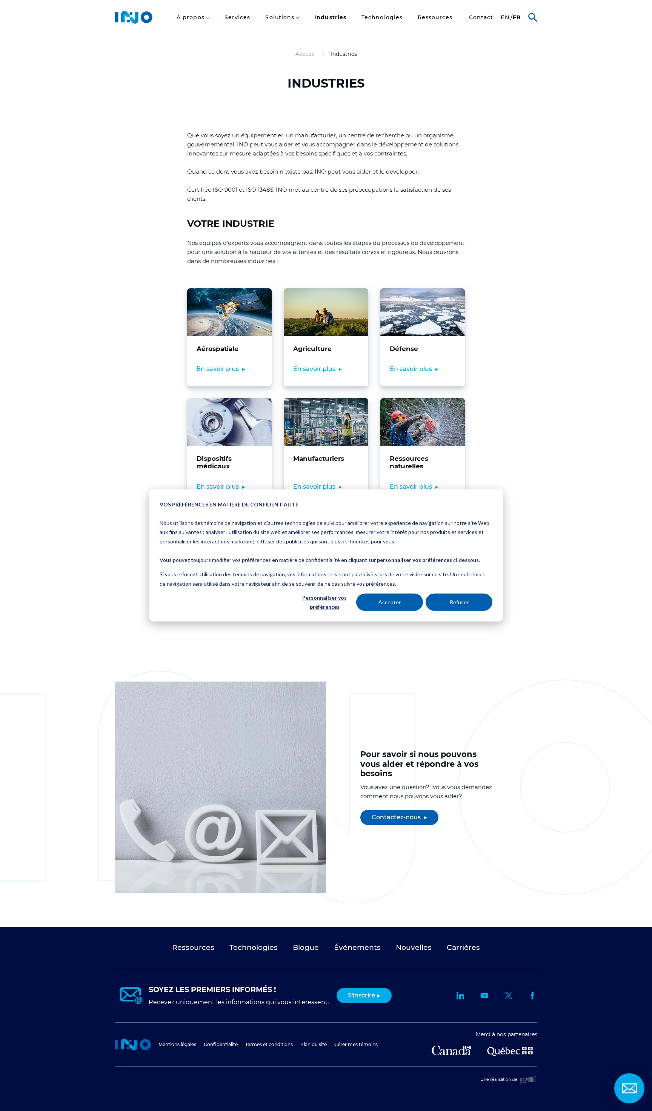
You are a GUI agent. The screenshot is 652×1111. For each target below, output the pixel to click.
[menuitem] (193, 17)
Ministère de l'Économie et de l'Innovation (510, 1050)
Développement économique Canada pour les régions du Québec (451, 1050)
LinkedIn (460, 995)
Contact (481, 17)
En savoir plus (218, 368)
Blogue (306, 947)
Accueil (133, 1044)
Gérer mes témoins (356, 1044)
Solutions (280, 17)
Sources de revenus (407, 22)
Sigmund (527, 1079)
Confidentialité (221, 1044)
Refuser (459, 602)
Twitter (508, 995)
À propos (191, 17)
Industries (330, 17)
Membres (321, 21)
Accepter (389, 602)
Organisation (240, 21)
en (505, 17)
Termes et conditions (269, 1044)
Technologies (382, 17)
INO (133, 17)
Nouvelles (414, 947)
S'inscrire (361, 995)
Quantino (509, 21)
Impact (283, 21)
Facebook (532, 995)
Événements (357, 947)
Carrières (361, 21)
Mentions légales (177, 1044)
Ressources (435, 17)
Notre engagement (189, 22)
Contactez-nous (397, 817)
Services (238, 17)
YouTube (484, 995)
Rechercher (532, 17)
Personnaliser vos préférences (324, 602)
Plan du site (313, 1044)
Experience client (457, 22)
